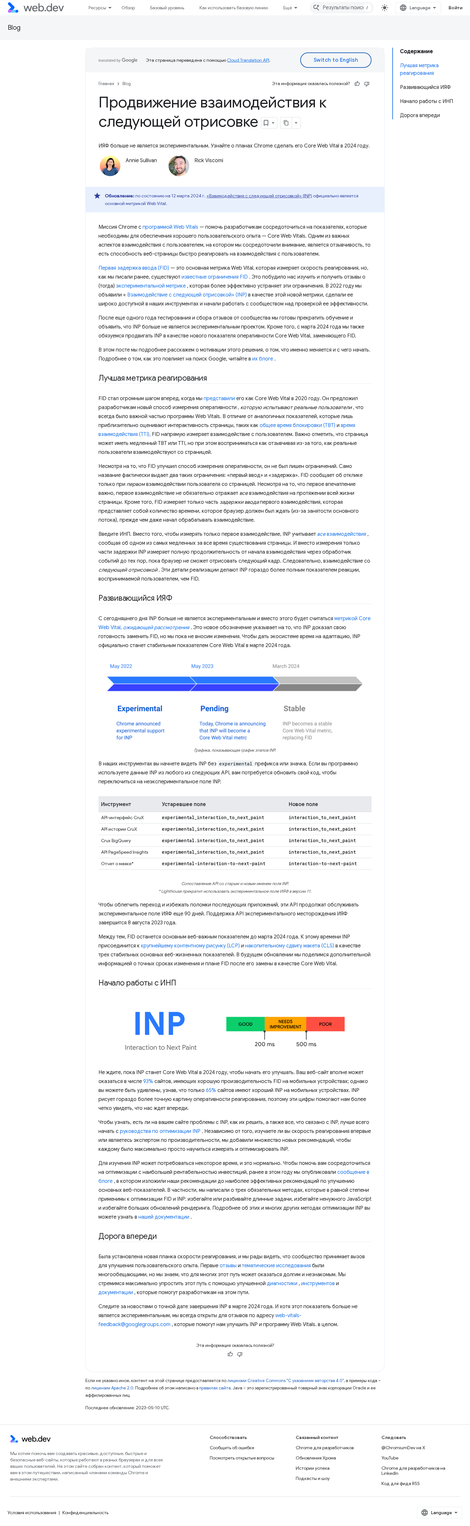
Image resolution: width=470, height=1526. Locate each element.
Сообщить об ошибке (232, 1448)
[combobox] (342, 7)
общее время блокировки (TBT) (297, 425)
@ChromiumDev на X (403, 1448)
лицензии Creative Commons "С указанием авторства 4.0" (285, 1380)
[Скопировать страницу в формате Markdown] (286, 122)
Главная (106, 83)
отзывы (228, 1265)
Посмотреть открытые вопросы (242, 1458)
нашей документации (163, 1217)
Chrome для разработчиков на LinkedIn (413, 1470)
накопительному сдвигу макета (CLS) (289, 946)
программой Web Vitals (170, 227)
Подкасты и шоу (313, 1478)
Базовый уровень (167, 8)
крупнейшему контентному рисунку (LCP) (190, 946)
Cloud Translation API (248, 60)
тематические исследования (276, 1265)
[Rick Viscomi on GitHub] (226, 171)
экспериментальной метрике (151, 286)
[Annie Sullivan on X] (129, 171)
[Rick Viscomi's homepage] (245, 171)
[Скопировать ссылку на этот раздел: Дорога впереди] (162, 1237)
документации (115, 1292)
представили (219, 398)
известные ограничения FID (215, 277)
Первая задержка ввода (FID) (133, 268)
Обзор (128, 8)
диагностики (282, 1283)
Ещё (287, 8)
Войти (456, 8)
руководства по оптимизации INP (160, 1131)
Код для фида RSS (400, 1483)
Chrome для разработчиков (325, 1448)
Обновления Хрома (316, 1458)
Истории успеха (313, 1468)
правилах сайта (215, 1388)
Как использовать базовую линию (234, 8)
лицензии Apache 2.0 (112, 1388)
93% (148, 1081)
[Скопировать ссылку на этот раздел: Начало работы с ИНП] (183, 983)
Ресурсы (97, 8)
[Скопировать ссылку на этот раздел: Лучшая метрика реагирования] (212, 379)
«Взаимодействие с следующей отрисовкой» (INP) (259, 196)
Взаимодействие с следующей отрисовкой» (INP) (187, 295)
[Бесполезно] (367, 84)
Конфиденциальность (85, 1512)
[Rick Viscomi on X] (197, 171)
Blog (14, 28)
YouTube (389, 1458)
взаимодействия (341, 534)
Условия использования (32, 1512)
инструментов (318, 1283)
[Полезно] (357, 84)
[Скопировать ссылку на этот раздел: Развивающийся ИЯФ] (178, 599)
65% (211, 1090)
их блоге (262, 359)
